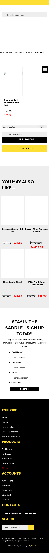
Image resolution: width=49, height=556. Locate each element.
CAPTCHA (16, 382)
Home (2, 52)
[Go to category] (42, 126)
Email (14, 372)
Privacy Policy (8, 427)
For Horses (12, 52)
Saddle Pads (26, 52)
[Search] (31, 527)
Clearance (6, 468)
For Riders (6, 454)
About (5, 417)
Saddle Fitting (8, 463)
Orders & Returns (10, 431)
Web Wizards (36, 546)
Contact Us (26, 148)
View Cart (6, 495)
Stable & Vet (7, 458)
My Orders (7, 485)
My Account (7, 480)
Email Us (30, 513)
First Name (17, 352)
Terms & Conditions (11, 436)
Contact (5, 499)
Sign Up (5, 422)
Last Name (17, 362)
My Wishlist (7, 490)
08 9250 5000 (13, 513)
